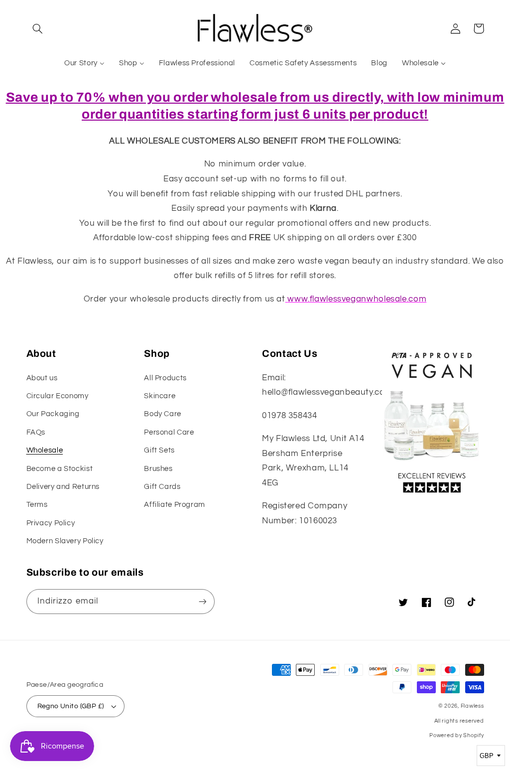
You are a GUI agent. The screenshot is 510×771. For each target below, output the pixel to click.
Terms (37, 504)
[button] (37, 28)
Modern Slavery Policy (65, 541)
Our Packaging (53, 414)
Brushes (158, 468)
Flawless (472, 706)
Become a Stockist (59, 468)
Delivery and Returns (63, 486)
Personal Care (169, 432)
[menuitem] (84, 63)
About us (42, 378)
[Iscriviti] (202, 601)
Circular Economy (57, 396)
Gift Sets (159, 450)
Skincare (159, 396)
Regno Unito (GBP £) (70, 706)
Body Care (162, 414)
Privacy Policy (50, 523)
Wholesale (44, 450)
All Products (165, 378)
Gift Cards (162, 486)
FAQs (36, 432)
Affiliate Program (174, 504)
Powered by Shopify (456, 735)
